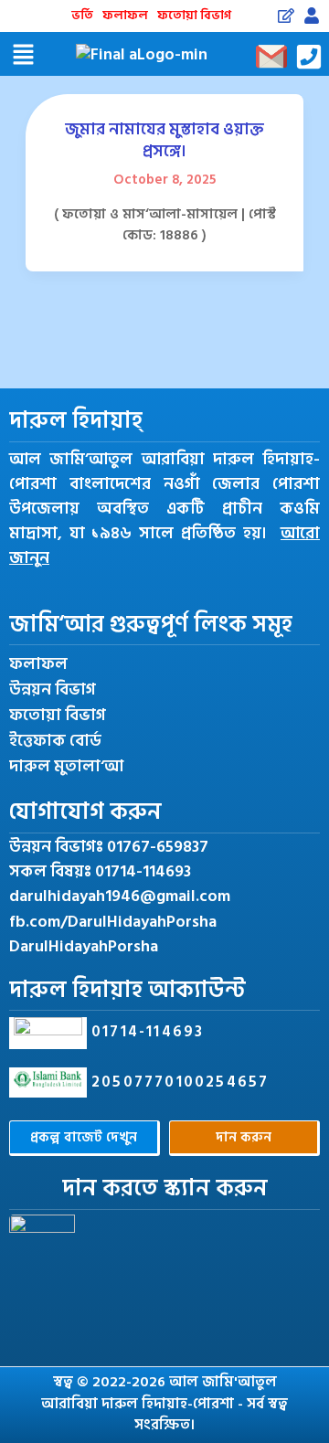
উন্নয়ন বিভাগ (52, 690)
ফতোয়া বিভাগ (194, 15)
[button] (23, 57)
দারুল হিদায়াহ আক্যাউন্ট (127, 990)
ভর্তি (82, 15)
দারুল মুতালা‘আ (66, 767)
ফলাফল (125, 15)
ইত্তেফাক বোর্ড (55, 741)
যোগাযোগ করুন (85, 812)
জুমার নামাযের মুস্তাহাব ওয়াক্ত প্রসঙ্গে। (164, 140)
